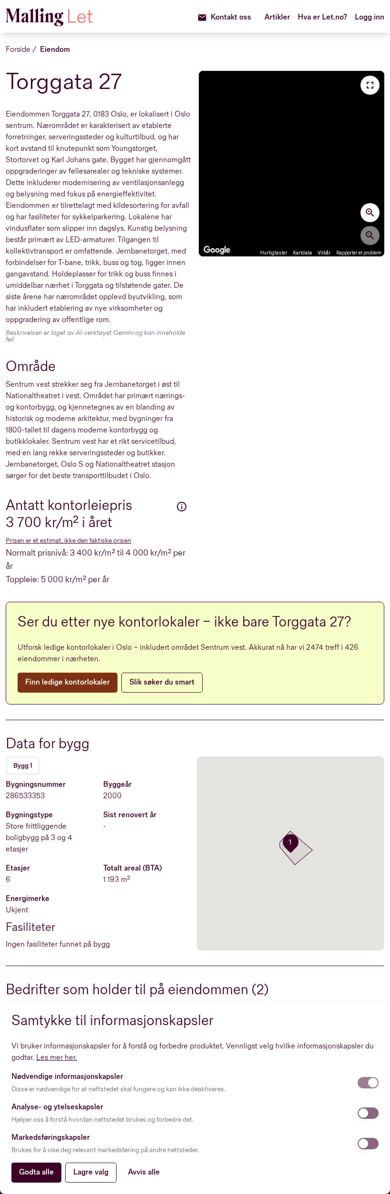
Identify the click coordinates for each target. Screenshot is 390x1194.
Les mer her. (56, 1057)
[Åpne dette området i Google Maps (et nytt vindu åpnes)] (217, 250)
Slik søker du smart (162, 682)
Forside (18, 49)
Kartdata (302, 252)
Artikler (277, 17)
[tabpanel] (99, 864)
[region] (291, 163)
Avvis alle (144, 1172)
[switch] (368, 1082)
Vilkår (324, 252)
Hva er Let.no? (322, 17)
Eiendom (55, 49)
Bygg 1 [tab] (22, 766)
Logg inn (369, 17)
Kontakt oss (231, 17)
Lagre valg (90, 1172)
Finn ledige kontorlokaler (67, 682)
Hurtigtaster (273, 252)
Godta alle (36, 1172)
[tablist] (23, 765)
